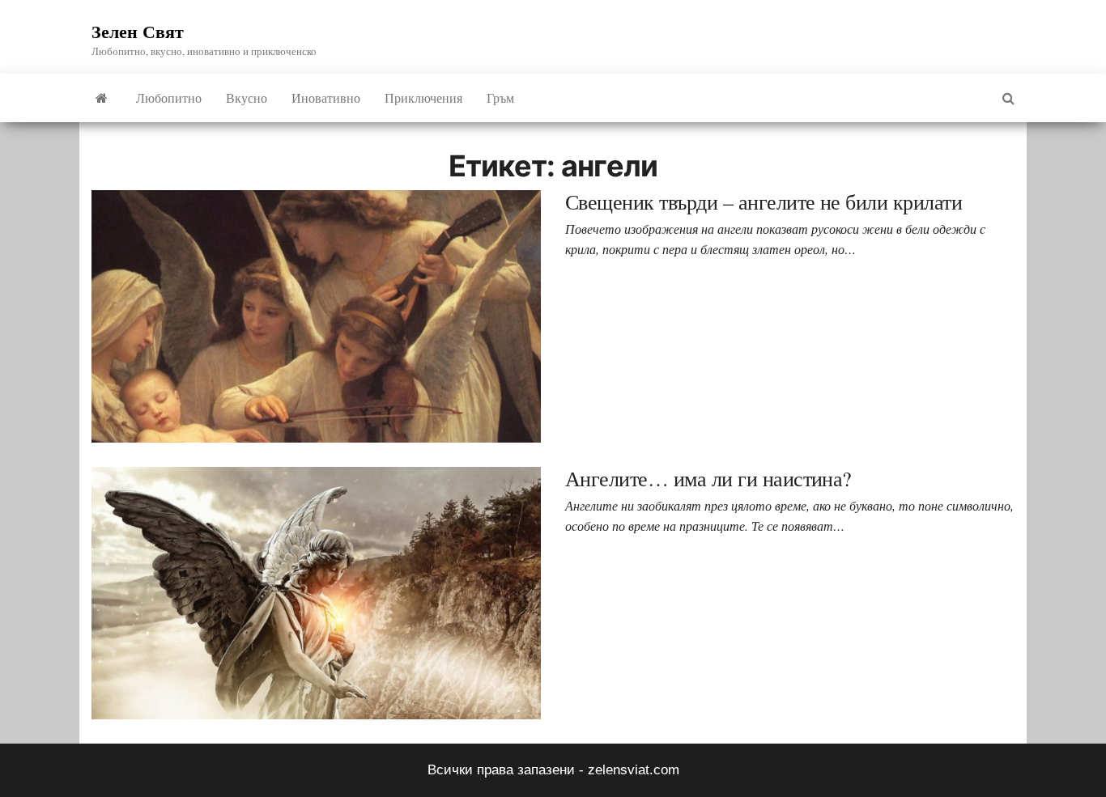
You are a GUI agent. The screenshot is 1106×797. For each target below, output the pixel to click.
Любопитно (169, 97)
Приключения (423, 97)
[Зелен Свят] (101, 98)
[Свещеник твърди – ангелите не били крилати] (316, 316)
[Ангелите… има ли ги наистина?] (316, 592)
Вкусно (246, 97)
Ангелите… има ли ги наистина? (708, 478)
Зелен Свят (137, 31)
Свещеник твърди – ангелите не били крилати (763, 201)
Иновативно (325, 97)
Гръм (500, 97)
